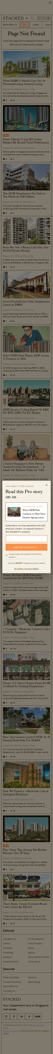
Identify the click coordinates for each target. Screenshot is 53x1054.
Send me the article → (26, 547)
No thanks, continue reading (26, 568)
